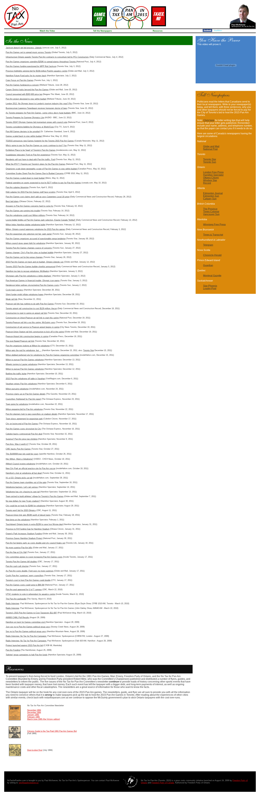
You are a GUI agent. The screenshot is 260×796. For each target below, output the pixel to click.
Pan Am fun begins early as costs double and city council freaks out (35, 543)
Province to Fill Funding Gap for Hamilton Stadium (28, 529)
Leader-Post (209, 288)
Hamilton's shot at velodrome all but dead (24, 473)
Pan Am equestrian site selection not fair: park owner (29, 234)
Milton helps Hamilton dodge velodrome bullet (25, 225)
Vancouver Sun (211, 214)
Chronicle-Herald (212, 255)
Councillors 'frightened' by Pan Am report (23, 399)
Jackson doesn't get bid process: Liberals (24, 48)
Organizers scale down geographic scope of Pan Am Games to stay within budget (41, 169)
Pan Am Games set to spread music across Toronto (28, 52)
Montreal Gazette (212, 275)
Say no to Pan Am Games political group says (26, 631)
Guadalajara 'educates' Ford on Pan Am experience (28, 155)
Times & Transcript (213, 234)
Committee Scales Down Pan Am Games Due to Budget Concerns (35, 173)
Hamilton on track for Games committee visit (25, 622)
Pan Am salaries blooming (17, 187)
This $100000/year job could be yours (22, 454)
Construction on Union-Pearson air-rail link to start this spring (32, 318)
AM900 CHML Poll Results (17, 617)
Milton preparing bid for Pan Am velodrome (24, 409)
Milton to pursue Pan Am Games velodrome (25, 360)
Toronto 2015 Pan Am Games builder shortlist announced (30, 266)
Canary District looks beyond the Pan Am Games (27, 89)
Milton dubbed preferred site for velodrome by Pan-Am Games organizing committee (42, 355)
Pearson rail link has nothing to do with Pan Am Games (30, 304)
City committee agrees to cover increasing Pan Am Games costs (34, 557)
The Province (210, 209)
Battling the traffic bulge (16, 374)
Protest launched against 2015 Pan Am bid (24, 645)
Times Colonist (211, 211)
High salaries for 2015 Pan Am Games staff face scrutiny (31, 192)
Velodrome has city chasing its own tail (23, 492)
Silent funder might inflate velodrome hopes (24, 294)
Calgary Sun (210, 198)
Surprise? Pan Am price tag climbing (21, 439)
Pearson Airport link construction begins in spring (27, 336)
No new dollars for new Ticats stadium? (23, 501)
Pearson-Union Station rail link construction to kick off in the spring (35, 332)
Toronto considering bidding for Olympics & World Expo (30, 127)
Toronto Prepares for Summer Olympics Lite (25, 117)
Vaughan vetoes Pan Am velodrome (21, 384)
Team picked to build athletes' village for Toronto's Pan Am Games (34, 496)
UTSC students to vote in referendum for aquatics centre (30, 594)
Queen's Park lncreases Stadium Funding (24, 534)
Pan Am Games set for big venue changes (24, 257)
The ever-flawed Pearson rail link (20, 341)
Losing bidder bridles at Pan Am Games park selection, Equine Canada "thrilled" (41, 220)
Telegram (208, 245)
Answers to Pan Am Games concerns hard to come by (29, 206)
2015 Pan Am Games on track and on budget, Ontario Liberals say (35, 262)
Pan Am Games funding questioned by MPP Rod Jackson (31, 66)
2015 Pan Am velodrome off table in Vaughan (25, 378)
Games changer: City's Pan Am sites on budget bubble (29, 252)
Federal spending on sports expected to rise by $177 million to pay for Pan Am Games (43, 183)
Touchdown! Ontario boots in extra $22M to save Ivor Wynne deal (34, 524)
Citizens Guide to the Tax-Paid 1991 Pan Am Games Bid (52, 731)
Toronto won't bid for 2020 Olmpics (21, 510)
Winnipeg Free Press (214, 224)
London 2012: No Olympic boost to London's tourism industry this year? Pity (39, 103)
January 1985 (33, 715)
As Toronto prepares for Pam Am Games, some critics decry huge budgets (38, 113)
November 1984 (34, 710)
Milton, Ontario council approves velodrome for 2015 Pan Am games (35, 229)
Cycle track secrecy (14, 290)
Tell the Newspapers (102, 31)
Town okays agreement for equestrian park (24, 419)
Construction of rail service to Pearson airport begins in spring (32, 327)
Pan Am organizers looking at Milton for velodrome (28, 346)
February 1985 (33, 717)
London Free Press (213, 172)
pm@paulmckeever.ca (28, 783)
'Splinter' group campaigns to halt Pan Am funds (26, 655)
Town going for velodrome (17, 404)
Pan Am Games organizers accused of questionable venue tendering (35, 238)
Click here (208, 120)
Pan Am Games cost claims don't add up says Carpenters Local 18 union (38, 197)
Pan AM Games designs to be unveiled (23, 131)
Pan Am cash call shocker (17, 566)
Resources (157, 31)
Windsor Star (210, 180)
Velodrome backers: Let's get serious (22, 487)
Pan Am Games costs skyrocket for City (23, 429)
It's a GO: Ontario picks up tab (19, 478)
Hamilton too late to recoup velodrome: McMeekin (27, 271)
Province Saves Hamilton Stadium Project (24, 538)
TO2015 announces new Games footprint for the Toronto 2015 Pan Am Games (40, 141)
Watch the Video (47, 31)
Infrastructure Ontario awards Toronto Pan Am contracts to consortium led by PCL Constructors (47, 57)
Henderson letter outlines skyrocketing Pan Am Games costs (32, 285)
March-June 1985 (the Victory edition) (43, 719)
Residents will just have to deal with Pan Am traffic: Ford (30, 159)
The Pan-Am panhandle (16, 599)
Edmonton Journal (213, 193)
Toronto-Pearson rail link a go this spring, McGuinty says (30, 322)
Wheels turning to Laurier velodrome (21, 364)
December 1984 (34, 712)
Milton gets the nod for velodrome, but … (23, 350)
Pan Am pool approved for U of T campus (24, 589)
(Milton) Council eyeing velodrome (20, 464)
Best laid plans (12, 201)
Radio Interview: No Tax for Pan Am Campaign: (26, 636)
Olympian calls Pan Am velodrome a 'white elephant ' (29, 276)
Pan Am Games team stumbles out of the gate (26, 482)
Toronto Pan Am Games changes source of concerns (29, 248)
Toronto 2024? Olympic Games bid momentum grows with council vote (36, 122)
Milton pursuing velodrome (17, 389)
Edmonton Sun (211, 196)
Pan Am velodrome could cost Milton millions (25, 215)
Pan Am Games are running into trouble (23, 211)
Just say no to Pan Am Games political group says (28, 627)
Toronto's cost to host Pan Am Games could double (28, 580)
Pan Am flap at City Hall (16, 552)
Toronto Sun (209, 162)
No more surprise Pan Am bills (19, 547)
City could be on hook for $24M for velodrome (25, 506)
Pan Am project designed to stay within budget (26, 99)
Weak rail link (11, 299)
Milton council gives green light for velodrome (25, 243)
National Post (210, 149)
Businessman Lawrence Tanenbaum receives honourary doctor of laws (36, 108)
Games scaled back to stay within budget (24, 136)
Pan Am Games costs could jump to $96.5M (25, 585)
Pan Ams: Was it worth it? (17, 444)
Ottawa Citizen (211, 177)
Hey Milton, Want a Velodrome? (19, 459)
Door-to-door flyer (34, 750)
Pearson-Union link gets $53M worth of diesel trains (28, 515)
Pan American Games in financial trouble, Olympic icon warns (33, 280)
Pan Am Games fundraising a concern (22, 85)
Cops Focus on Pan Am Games (19, 80)
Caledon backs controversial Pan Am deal (24, 434)
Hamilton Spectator (213, 175)
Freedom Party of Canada (163, 783)
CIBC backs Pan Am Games (18, 449)
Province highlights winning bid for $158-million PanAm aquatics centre (36, 71)
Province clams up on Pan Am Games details (25, 394)
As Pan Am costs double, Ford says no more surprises (30, 571)
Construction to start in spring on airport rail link (26, 313)
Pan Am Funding (13, 650)
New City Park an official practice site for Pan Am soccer (30, 468)
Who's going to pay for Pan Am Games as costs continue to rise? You (36, 145)
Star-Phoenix (210, 286)
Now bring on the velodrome (18, 520)
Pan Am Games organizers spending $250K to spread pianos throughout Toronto (41, 62)
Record (207, 183)
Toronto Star (88, 350)
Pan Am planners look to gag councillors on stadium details (31, 414)
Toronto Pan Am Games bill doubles (21, 561)
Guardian (208, 265)
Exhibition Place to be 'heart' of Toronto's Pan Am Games (31, 150)
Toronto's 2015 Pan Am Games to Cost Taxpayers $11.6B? (31, 613)
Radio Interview (12, 603)
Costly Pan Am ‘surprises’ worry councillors (24, 575)
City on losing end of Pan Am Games (22, 424)
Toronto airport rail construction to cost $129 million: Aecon (31, 308)
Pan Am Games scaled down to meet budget (25, 178)
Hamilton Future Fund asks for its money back (26, 76)
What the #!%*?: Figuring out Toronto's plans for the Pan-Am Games (35, 164)
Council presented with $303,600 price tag (24, 94)
